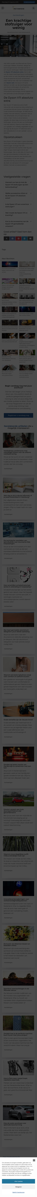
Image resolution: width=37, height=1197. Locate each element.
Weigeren (18, 1187)
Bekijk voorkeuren (19, 1192)
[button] (34, 1160)
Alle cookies (19, 1181)
